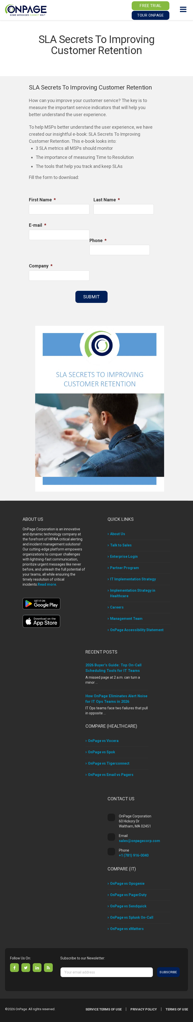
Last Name (106, 199)
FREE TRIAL (150, 5)
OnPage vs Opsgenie (127, 883)
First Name (42, 199)
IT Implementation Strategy (133, 579)
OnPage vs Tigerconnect (108, 763)
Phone (98, 240)
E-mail (37, 225)
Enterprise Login (124, 556)
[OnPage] (25, 9)
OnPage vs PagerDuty (128, 895)
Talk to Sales (121, 545)
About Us (117, 534)
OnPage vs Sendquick (128, 906)
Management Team (126, 619)
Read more (47, 584)
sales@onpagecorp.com (139, 841)
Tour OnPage (150, 15)
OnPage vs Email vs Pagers (110, 775)
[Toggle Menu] (183, 9)
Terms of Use (177, 1009)
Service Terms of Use (103, 1009)
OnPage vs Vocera (103, 741)
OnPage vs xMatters (127, 929)
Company (41, 265)
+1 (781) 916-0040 (134, 855)
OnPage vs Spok (101, 752)
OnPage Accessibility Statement (137, 630)
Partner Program (124, 568)
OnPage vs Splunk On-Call (131, 917)
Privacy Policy (143, 1009)
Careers (117, 607)
